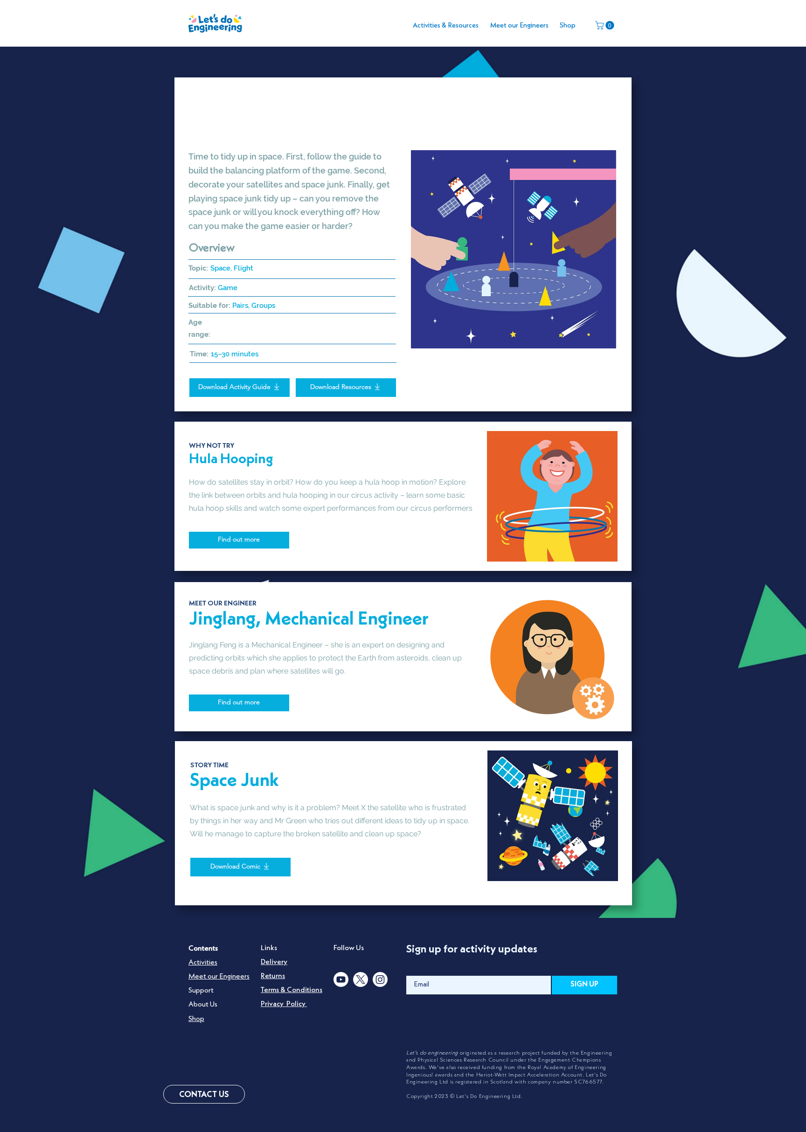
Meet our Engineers (219, 976)
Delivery (274, 962)
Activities (202, 962)
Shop (196, 1019)
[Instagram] (380, 979)
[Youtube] (341, 979)
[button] (605, 25)
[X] (360, 979)
